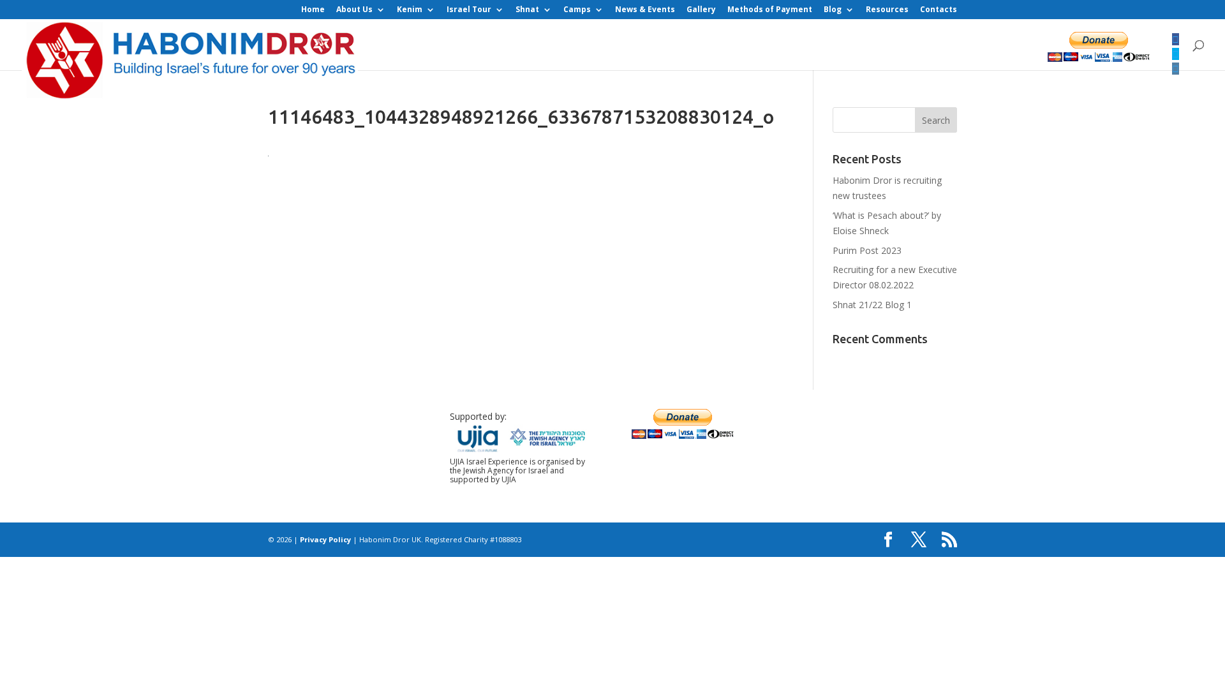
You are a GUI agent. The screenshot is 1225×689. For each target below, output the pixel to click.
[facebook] (1175, 39)
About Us (354, 10)
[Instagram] (1175, 69)
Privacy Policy (325, 539)
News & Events (645, 10)
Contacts (938, 10)
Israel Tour (469, 10)
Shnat (527, 10)
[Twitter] (1175, 54)
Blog (833, 10)
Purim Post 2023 (867, 250)
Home (313, 10)
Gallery (701, 10)
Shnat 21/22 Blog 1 (872, 305)
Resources (887, 10)
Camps (577, 10)
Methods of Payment (769, 10)
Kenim (409, 10)
